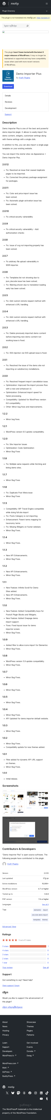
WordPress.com (10, 1063)
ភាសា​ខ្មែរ (11, 1087)
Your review (7, 967)
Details (8, 95)
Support (8, 114)
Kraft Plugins (24, 77)
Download (8, 86)
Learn (4, 1043)
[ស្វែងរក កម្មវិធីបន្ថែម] (27, 25)
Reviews (8, 102)
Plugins (30, 1030)
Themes (30, 1026)
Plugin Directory (8, 11)
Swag (30, 1055)
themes (45, 920)
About (5, 1022)
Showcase (31, 1022)
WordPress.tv (9, 1055)
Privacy (5, 1035)
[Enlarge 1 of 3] (21, 793)
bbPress (7, 1072)
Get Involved (32, 1043)
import (45, 910)
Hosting (5, 1030)
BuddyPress (8, 1076)
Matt (5, 1067)
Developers (7, 1051)
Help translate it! (43, 18)
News (4, 1026)
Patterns (30, 1035)
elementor (37, 910)
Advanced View (9, 926)
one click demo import (40, 915)
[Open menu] (47, 3)
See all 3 (45, 904)
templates (36, 920)
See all (46, 967)
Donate (31, 1051)
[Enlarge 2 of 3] (45, 793)
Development (10, 108)
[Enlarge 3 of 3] (45, 820)
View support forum (10, 985)
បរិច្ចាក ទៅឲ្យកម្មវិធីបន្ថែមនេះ (12, 1007)
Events (30, 1047)
